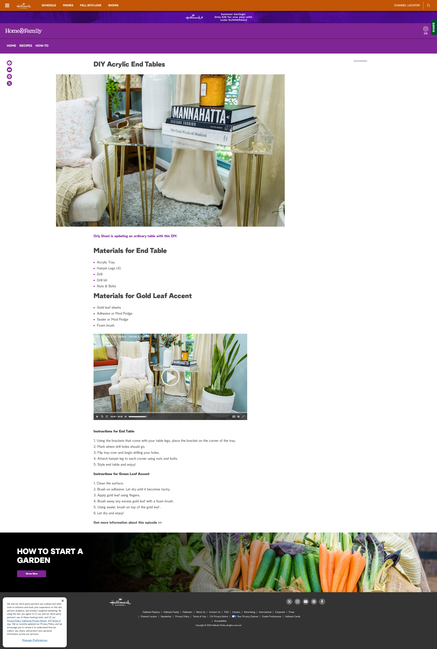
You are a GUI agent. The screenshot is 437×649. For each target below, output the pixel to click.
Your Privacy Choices (247, 617)
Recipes (25, 45)
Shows (113, 5)
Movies (68, 5)
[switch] (126, 416)
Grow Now (32, 574)
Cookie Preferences (271, 617)
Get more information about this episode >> (128, 522)
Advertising (249, 612)
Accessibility (220, 621)
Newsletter (166, 617)
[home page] (23, 6)
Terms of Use (199, 617)
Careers (236, 612)
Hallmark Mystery (151, 612)
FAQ (226, 612)
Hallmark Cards (292, 617)
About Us (200, 612)
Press (291, 612)
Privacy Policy (182, 617)
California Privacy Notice (34, 621)
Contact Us (214, 612)
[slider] (170, 412)
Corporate (280, 612)
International (265, 612)
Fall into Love (90, 5)
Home (11, 45)
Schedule (49, 5)
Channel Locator (407, 5)
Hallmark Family (171, 612)
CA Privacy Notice (219, 617)
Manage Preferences (34, 640)
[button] (170, 376)
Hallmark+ (187, 612)
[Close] (63, 601)
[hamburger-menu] (7, 5)
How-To (42, 45)
